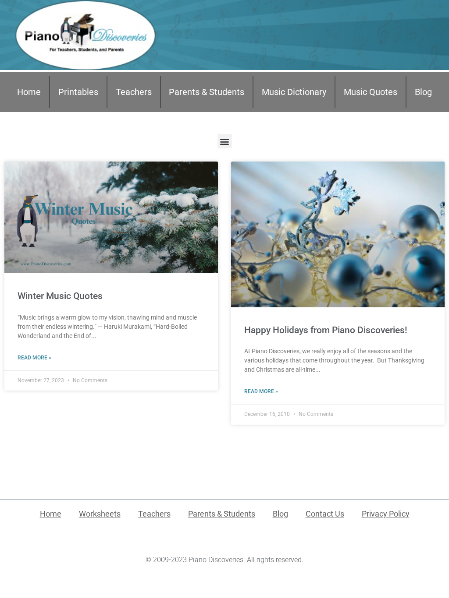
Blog (423, 92)
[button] (224, 141)
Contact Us (325, 513)
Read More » (34, 358)
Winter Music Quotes (60, 296)
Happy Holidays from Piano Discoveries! (325, 330)
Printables (78, 92)
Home (29, 92)
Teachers (134, 92)
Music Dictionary (294, 92)
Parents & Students (206, 92)
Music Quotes (370, 92)
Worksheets (100, 513)
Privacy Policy (386, 513)
